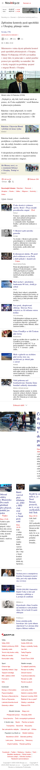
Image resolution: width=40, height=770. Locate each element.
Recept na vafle (26, 679)
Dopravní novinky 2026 (29, 696)
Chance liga (6, 666)
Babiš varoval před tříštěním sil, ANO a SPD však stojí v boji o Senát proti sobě (20, 507)
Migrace (25, 191)
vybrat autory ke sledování (9, 35)
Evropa (15, 236)
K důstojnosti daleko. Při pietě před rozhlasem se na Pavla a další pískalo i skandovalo (25, 256)
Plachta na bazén (28, 722)
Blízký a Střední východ (20, 388)
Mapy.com (25, 711)
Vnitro (3, 194)
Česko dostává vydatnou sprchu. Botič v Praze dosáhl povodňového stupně (24, 207)
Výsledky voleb (7, 649)
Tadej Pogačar (26, 652)
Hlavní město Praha (19, 264)
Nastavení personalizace (20, 759)
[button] (20, 82)
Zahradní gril (25, 729)
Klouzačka (28, 726)
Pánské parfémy (25, 744)
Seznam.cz (27, 3)
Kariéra (28, 752)
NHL (3, 682)
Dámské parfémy (26, 737)
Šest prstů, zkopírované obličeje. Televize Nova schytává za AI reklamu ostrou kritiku (25, 309)
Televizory (29, 740)
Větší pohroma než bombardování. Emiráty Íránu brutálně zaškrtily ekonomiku (25, 382)
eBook (6, 39)
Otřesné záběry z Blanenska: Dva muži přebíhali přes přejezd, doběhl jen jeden (6, 503)
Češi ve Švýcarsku (8, 699)
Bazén (18, 722)
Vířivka (33, 729)
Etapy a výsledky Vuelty (29, 646)
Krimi (15, 289)
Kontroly (33, 191)
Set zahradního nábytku (10, 729)
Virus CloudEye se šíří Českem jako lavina (25, 332)
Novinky (4, 32)
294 (22, 39)
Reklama (21, 752)
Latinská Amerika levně (10, 702)
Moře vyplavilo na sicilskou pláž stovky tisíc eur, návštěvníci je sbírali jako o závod (24, 358)
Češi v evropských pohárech (25, 718)
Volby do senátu (7, 655)
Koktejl (15, 364)
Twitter (13, 752)
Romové (28, 188)
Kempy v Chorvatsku (9, 690)
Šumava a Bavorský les (10, 696)
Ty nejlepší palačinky (28, 666)
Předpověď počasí (13, 715)
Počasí (15, 213)
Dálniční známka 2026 (29, 693)
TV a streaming (18, 315)
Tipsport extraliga (8, 673)
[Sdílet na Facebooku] (9, 182)
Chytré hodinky (12, 744)
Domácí (3, 131)
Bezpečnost (17, 336)
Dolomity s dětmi (7, 705)
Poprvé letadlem (7, 693)
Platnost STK (25, 705)
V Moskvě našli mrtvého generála (23, 231)
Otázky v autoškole (27, 702)
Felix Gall (24, 655)
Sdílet (14, 39)
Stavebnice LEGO (12, 737)
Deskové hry (19, 740)
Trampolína (10, 726)
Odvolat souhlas (25, 756)
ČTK (9, 32)
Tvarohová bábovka (28, 676)
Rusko (11, 191)
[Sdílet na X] (13, 182)
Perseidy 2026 (26, 715)
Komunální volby (7, 658)
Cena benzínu (8, 718)
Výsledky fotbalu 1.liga (9, 669)
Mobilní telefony (28, 733)
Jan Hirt (24, 649)
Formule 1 (5, 679)
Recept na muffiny (27, 669)
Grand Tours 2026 (27, 658)
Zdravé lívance (26, 673)
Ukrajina (4, 191)
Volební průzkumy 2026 (10, 646)
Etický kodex (26, 754)
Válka (18, 191)
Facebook (5, 752)
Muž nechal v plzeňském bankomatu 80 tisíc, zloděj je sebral (25, 284)
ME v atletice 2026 (8, 676)
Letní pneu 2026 (27, 690)
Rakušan (20, 188)
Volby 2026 (6, 643)
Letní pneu (9, 740)
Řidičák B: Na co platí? (29, 699)
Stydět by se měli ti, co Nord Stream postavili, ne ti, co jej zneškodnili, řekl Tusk (34, 503)
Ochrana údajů (12, 756)
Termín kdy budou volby (10, 652)
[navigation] (2, 3)
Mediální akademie (14, 754)
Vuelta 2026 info (26, 643)
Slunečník (19, 726)
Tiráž (34, 752)
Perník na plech (26, 682)
